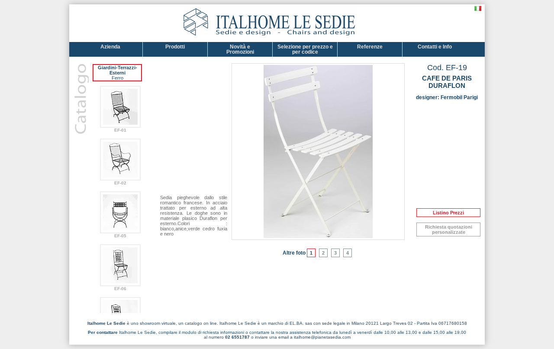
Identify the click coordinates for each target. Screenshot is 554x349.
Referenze (370, 47)
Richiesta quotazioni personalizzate (448, 229)
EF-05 (120, 235)
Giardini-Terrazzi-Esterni (117, 70)
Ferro (117, 78)
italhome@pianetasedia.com (322, 337)
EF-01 (120, 130)
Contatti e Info (435, 47)
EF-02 (120, 183)
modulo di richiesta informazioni (213, 332)
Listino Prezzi (448, 212)
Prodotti (175, 47)
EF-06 (120, 288)
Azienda (110, 47)
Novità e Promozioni (240, 49)
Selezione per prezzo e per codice (305, 49)
